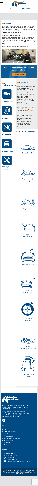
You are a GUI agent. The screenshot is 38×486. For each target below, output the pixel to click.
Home (6, 429)
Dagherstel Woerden (10, 431)
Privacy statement (29, 470)
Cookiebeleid (24, 472)
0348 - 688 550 (20, 9)
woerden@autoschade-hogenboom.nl (19, 461)
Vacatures (7, 442)
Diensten (6, 434)
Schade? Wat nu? (9, 440)
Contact (6, 445)
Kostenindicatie (19, 74)
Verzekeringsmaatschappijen (12, 438)
